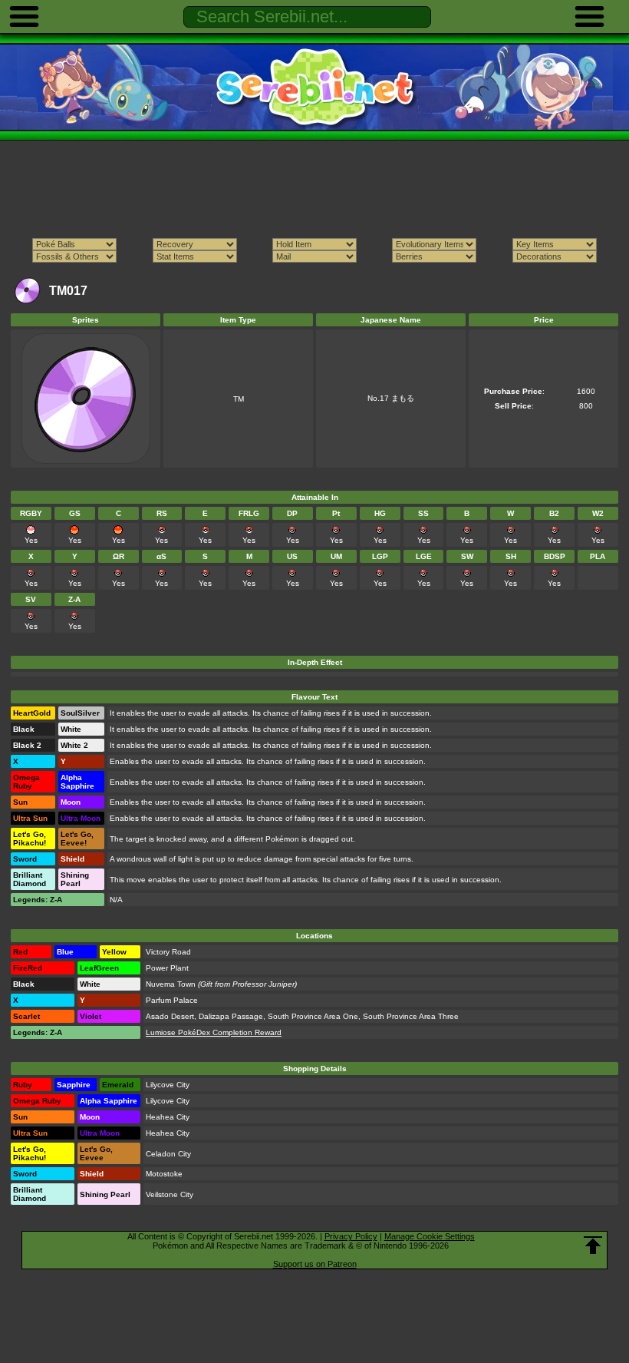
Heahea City (167, 1117)
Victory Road (168, 952)
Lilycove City (167, 1084)
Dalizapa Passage (231, 1016)
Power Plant (167, 968)
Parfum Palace (172, 1000)
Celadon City (168, 1154)
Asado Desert (170, 1016)
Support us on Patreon (315, 1264)
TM (238, 399)
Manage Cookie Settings (429, 1236)
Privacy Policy (350, 1236)
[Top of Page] (593, 1245)
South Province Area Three (411, 1016)
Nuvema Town (171, 984)
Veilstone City (169, 1194)
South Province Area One (313, 1016)
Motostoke (164, 1173)
